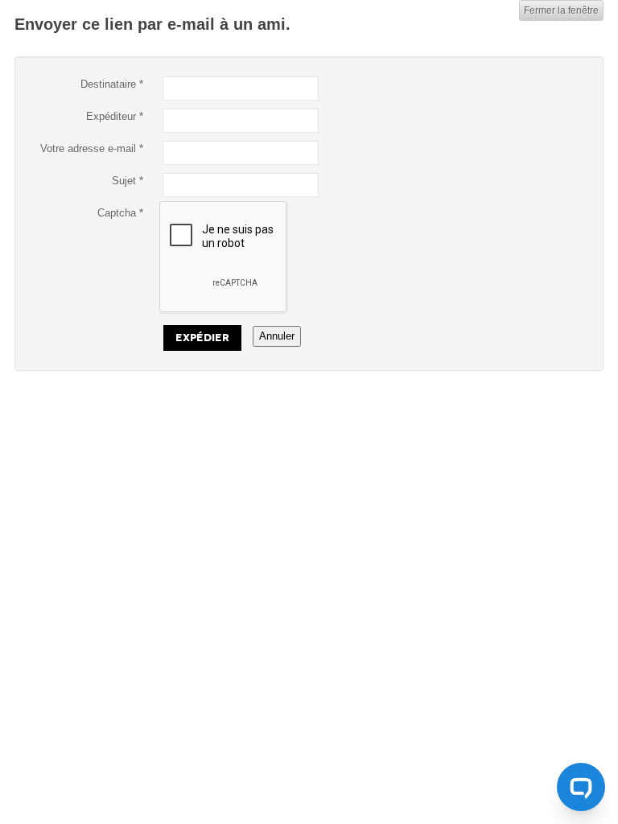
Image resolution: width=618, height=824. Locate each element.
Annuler (277, 336)
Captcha (120, 213)
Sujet (127, 181)
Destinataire (111, 84)
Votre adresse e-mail (91, 148)
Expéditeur (114, 116)
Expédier (202, 337)
